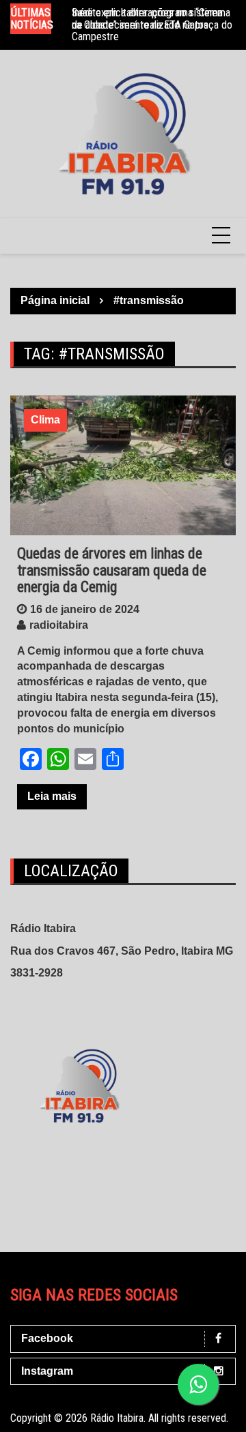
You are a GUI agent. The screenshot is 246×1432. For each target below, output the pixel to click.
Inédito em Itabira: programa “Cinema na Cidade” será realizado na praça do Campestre (152, 24)
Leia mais (52, 796)
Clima (45, 420)
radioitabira (58, 625)
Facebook (47, 1338)
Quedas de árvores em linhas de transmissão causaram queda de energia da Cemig (111, 570)
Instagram (47, 1371)
